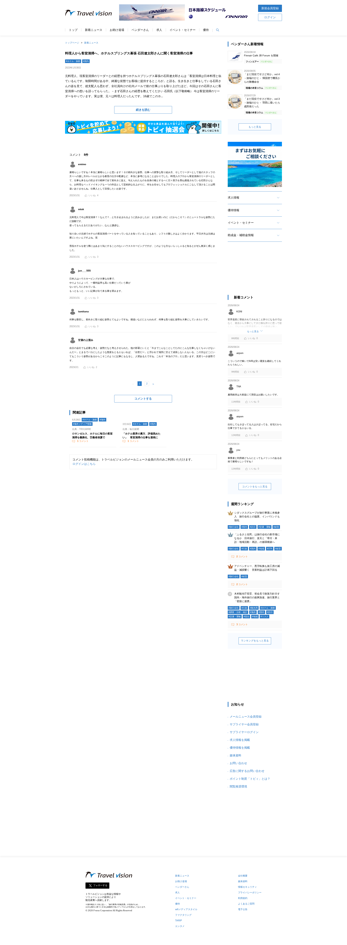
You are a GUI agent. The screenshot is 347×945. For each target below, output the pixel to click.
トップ (73, 30)
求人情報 (233, 197)
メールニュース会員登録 (246, 716)
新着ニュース (93, 30)
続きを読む (143, 109)
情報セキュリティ (247, 887)
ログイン (270, 17)
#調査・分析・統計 (238, 612)
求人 (159, 30)
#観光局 (254, 608)
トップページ (72, 42)
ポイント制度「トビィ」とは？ (250, 778)
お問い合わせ (238, 763)
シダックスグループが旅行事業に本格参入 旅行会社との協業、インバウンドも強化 (257, 516)
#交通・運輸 (264, 527)
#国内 (86, 61)
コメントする (143, 398)
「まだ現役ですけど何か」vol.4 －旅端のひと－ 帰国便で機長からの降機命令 (262, 78)
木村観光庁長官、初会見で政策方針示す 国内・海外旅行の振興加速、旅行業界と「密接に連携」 (258, 597)
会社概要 (242, 875)
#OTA (269, 548)
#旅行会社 (234, 527)
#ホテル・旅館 (73, 61)
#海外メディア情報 (82, 424)
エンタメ (180, 926)
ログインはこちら (84, 463)
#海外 (102, 419)
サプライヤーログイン (244, 732)
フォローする (100, 885)
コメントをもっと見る (254, 486)
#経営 (276, 527)
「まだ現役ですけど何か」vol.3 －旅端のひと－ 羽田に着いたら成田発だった (262, 102)
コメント (83, 441)
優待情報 (233, 210)
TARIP (178, 920)
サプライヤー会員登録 (244, 724)
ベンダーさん (140, 30)
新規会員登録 (270, 8)
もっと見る (255, 126)
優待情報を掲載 (240, 747)
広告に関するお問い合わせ (247, 770)
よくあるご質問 (246, 903)
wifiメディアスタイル (186, 909)
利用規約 (242, 898)
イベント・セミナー (183, 30)
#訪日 (253, 527)
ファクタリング (183, 915)
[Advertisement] (255, 271)
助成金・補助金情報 (241, 235)
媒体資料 (235, 755)
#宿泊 (246, 616)
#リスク (264, 616)
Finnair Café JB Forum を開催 (261, 55)
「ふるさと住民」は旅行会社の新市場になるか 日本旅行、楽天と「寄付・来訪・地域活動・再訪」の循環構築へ (257, 538)
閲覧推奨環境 (238, 786)
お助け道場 (117, 30)
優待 (206, 30)
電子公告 (242, 909)
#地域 (261, 548)
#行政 (244, 548)
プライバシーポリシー (250, 892)
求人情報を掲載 (240, 739)
